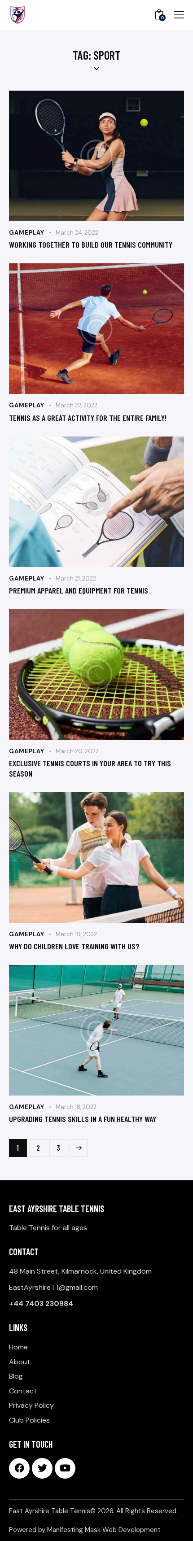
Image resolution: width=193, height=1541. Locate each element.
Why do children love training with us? (74, 946)
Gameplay (26, 232)
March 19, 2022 (76, 934)
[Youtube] (65, 1468)
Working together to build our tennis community (90, 244)
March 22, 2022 (76, 405)
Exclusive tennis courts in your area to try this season (90, 768)
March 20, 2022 (77, 751)
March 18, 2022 (76, 1107)
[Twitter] (42, 1468)
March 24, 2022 (77, 232)
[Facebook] (19, 1468)
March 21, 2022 (76, 578)
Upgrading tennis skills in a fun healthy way (82, 1119)
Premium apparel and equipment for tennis (78, 590)
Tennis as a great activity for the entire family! (88, 418)
